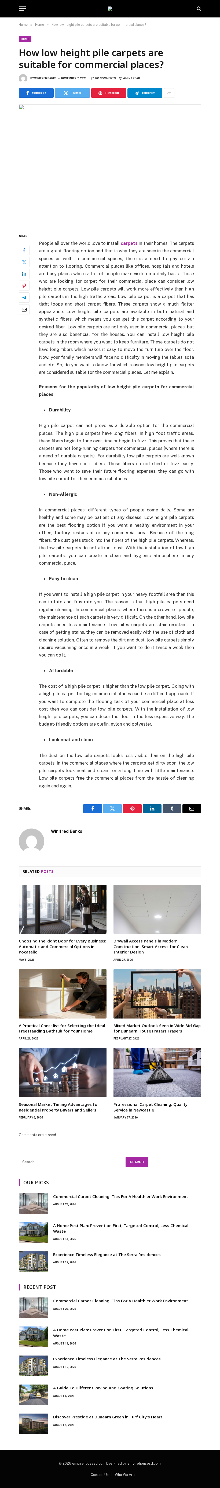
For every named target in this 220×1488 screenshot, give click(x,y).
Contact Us (100, 1475)
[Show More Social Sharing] (169, 93)
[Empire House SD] (110, 8)
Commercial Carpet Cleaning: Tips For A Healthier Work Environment (120, 1196)
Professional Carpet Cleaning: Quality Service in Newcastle (150, 1107)
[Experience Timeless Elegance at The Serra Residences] (33, 1261)
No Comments (105, 78)
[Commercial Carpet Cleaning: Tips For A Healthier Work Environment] (33, 1203)
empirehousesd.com (144, 1463)
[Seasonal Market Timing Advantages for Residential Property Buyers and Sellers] (63, 1072)
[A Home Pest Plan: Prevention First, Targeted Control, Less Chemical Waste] (33, 1232)
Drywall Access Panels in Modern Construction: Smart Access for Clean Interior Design (150, 946)
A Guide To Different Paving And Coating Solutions (103, 1387)
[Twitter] (24, 262)
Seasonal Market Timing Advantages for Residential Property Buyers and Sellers (59, 1107)
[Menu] (22, 9)
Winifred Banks (45, 78)
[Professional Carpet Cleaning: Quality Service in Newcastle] (157, 1072)
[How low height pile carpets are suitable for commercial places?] (110, 164)
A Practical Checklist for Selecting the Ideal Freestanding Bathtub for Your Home (62, 1028)
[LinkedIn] (24, 274)
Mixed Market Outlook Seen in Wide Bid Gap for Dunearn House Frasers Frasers (157, 1028)
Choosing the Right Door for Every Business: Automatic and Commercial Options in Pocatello (62, 946)
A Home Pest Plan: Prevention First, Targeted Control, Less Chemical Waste (120, 1228)
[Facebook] (24, 250)
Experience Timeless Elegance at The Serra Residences (107, 1254)
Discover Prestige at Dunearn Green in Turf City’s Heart (107, 1416)
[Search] (198, 9)
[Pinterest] (24, 286)
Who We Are (125, 1475)
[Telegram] (24, 297)
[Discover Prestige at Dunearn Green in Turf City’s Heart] (33, 1424)
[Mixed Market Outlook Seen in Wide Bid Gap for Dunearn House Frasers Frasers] (157, 994)
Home (25, 39)
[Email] (24, 309)
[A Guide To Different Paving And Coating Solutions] (33, 1395)
